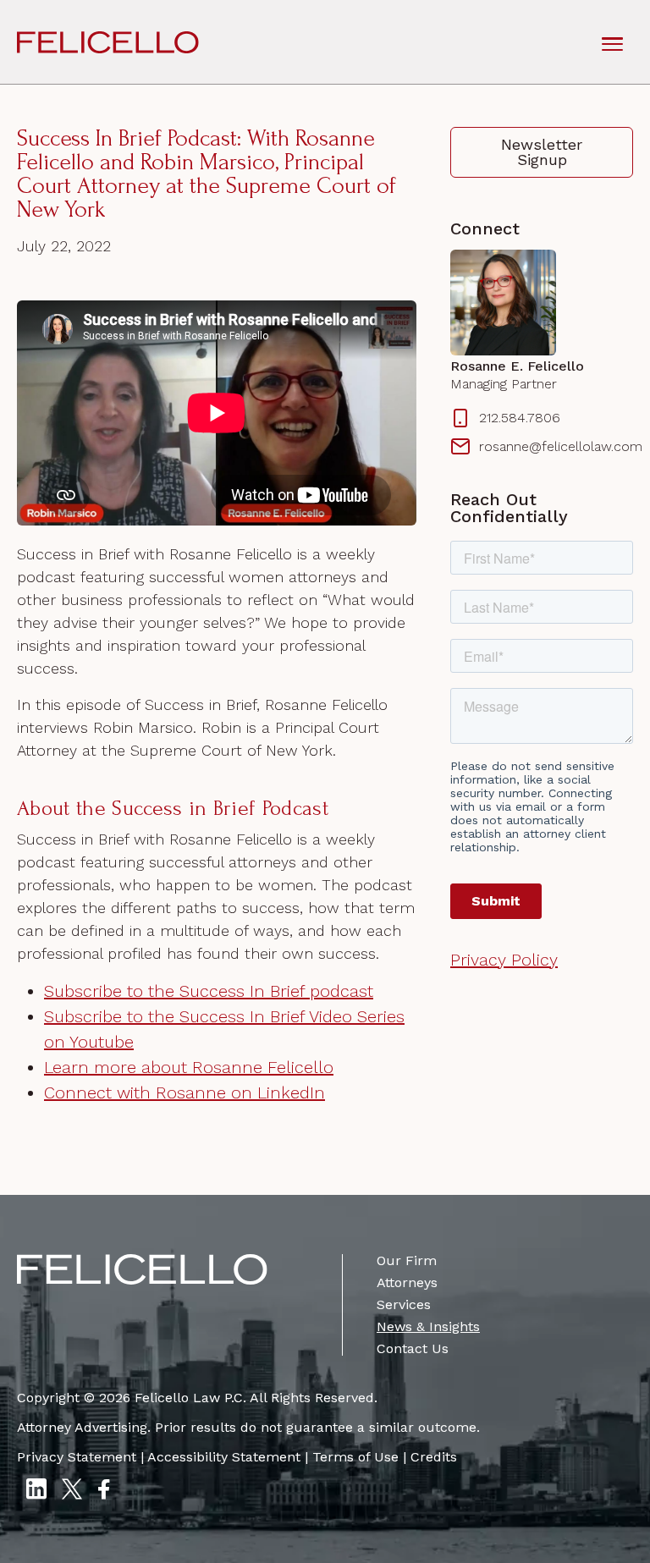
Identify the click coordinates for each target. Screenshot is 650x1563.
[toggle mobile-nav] (612, 42)
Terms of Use (355, 1457)
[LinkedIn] (36, 1491)
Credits (433, 1457)
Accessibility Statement (223, 1457)
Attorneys (407, 1282)
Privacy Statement (76, 1457)
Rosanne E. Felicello (517, 366)
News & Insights (428, 1326)
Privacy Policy (504, 959)
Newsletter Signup (541, 151)
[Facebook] (103, 1491)
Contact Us (413, 1348)
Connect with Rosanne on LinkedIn (184, 1092)
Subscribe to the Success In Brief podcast (208, 991)
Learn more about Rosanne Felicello (188, 1067)
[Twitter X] (72, 1491)
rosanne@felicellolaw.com (556, 446)
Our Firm (407, 1260)
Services (404, 1304)
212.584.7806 (519, 418)
